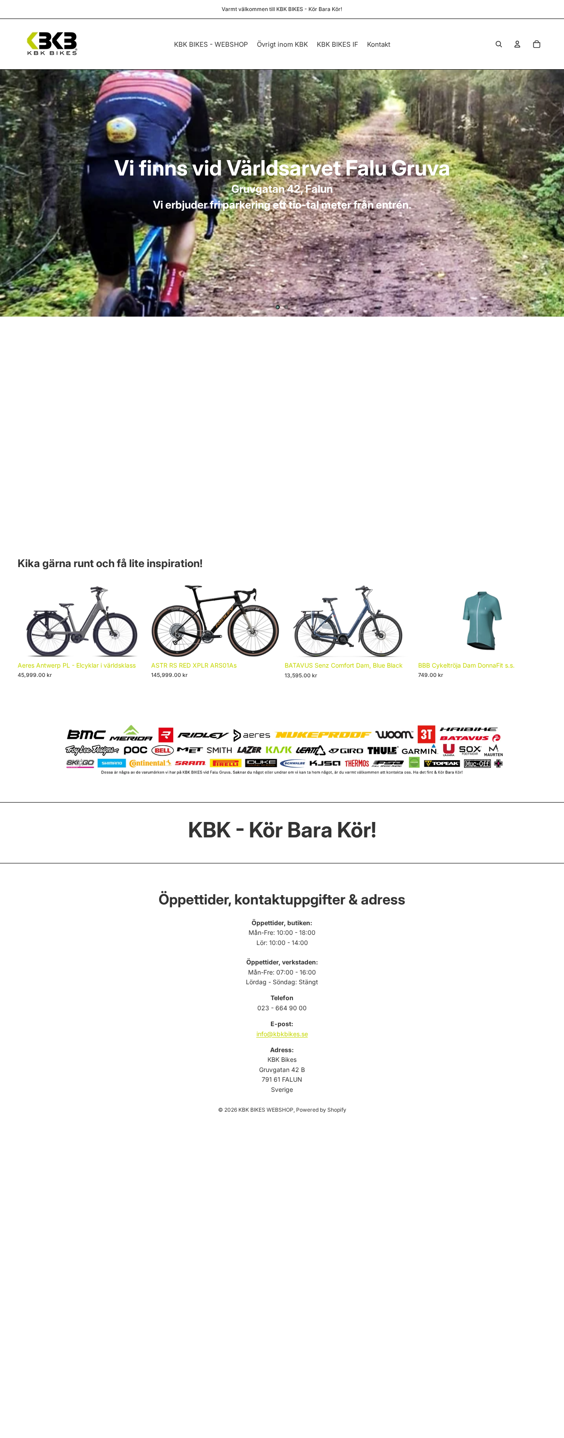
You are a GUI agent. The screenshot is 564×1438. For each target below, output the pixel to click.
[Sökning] (498, 44)
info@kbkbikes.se (282, 1034)
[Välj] (132, 643)
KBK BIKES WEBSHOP (265, 1109)
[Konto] (517, 44)
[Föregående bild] (14, 193)
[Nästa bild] (549, 193)
